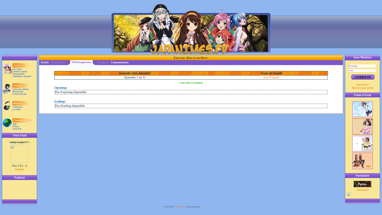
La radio (16, 109)
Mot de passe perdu (362, 87)
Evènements (19, 74)
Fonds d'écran (19, 94)
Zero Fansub (271, 77)
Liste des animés (21, 89)
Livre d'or (17, 129)
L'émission (18, 107)
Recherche (18, 91)
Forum (16, 126)
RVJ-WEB (180, 207)
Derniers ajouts (20, 71)
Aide (15, 124)
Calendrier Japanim (22, 76)
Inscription (363, 84)
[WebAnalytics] (210, 207)
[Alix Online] (362, 186)
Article (45, 62)
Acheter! (19, 169)
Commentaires (120, 62)
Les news (17, 69)
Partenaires (362, 189)
